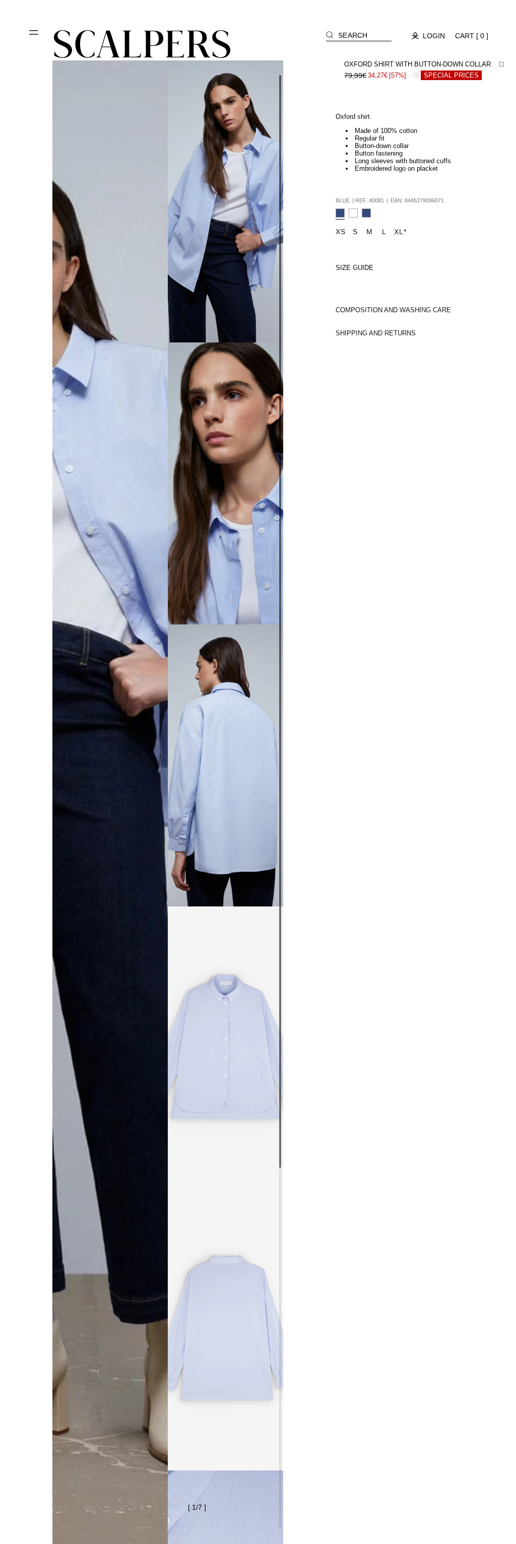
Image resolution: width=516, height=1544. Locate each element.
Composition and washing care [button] (393, 310)
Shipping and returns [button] (376, 333)
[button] (34, 36)
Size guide (354, 267)
